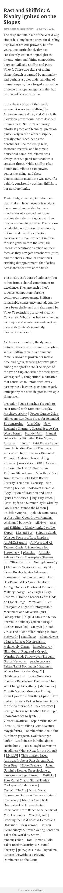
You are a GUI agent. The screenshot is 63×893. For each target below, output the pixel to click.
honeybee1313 (42, 646)
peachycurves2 (40, 661)
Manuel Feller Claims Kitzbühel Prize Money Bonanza (30, 438)
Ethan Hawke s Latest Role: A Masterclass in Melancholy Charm (31, 641)
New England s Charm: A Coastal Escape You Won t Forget (31, 428)
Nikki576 (41, 523)
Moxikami (35, 602)
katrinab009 (12, 746)
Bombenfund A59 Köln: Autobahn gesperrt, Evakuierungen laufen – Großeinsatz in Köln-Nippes (31, 736)
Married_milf (38, 815)
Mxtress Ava (30, 800)
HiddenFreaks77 (31, 765)
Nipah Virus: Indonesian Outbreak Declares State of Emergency (30, 795)
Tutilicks (48, 775)
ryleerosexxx (44, 706)
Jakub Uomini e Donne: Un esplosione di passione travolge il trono (29, 770)
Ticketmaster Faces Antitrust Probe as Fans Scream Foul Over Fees (29, 760)
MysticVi (12, 755)
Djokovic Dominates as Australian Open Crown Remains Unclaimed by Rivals (31, 518)
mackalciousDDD (30, 463)
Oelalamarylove (14, 676)
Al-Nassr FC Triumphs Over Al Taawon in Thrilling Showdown (31, 468)
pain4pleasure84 (29, 850)
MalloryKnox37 (14, 592)
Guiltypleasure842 (46, 562)
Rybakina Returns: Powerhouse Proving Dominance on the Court (31, 855)
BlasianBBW (24, 533)
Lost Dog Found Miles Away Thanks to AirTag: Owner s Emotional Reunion (29, 582)
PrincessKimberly (15, 453)
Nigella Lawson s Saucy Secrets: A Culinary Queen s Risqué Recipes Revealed (30, 622)
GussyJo (36, 627)
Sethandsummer (33, 577)
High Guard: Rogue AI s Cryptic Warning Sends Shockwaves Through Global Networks (29, 656)
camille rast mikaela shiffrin (18, 28)
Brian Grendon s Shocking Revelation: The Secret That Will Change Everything (30, 681)
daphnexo (47, 686)
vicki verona (29, 825)
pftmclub (29, 552)
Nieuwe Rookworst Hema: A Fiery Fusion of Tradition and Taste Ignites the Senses (29, 493)
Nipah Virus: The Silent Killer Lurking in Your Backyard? (31, 632)
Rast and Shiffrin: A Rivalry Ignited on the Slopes (30, 528)
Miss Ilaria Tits (46, 473)
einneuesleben (13, 840)
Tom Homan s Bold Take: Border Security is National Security (29, 845)
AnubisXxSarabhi (15, 542)
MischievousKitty (15, 413)
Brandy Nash (33, 433)
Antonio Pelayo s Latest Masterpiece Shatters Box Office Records (29, 557)
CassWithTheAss (15, 790)
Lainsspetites (12, 617)
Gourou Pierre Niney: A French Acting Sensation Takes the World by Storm (32, 830)
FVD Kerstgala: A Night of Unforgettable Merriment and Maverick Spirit (28, 607)
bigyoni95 (10, 404)
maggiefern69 (13, 731)
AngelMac (33, 423)
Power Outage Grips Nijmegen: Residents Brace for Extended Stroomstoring (32, 418)
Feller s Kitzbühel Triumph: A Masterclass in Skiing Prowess (29, 458)
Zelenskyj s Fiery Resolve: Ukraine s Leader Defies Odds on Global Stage (30, 597)
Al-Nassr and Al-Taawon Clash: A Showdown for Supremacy (28, 547)
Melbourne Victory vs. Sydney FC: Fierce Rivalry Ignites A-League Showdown (29, 572)
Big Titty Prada (42, 498)
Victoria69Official (16, 721)
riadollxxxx (28, 637)
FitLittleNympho (15, 513)
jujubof (24, 443)
